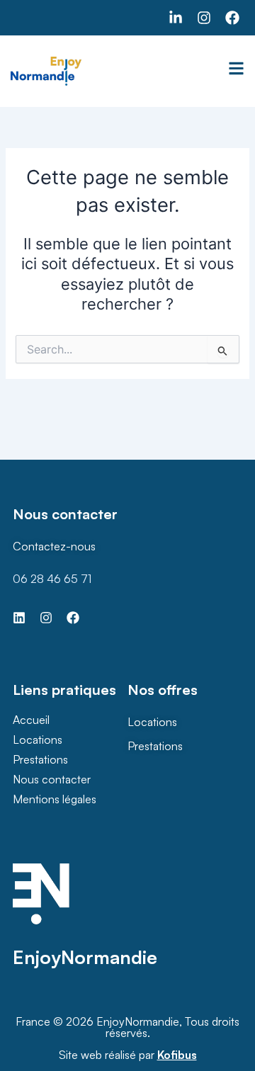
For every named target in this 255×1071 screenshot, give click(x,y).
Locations (37, 739)
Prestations (40, 759)
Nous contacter (52, 779)
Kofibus (177, 1055)
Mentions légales (54, 799)
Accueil (31, 720)
